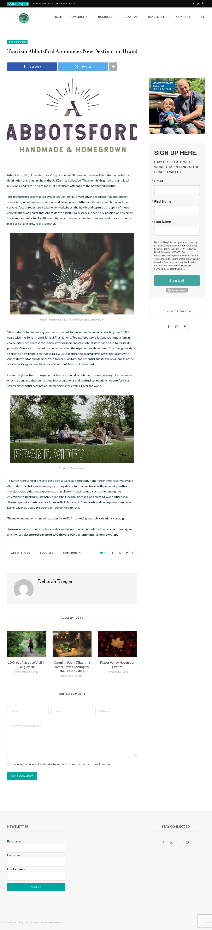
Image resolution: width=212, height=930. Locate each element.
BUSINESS (105, 16)
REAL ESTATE (157, 16)
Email (158, 181)
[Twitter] (120, 553)
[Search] (201, 16)
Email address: (16, 869)
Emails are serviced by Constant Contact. (172, 267)
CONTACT (183, 16)
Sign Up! (177, 280)
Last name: (14, 855)
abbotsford (17, 42)
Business (46, 552)
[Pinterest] (127, 553)
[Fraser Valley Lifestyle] (23, 17)
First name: (14, 841)
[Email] (134, 553)
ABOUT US (130, 16)
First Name (162, 201)
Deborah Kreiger (55, 582)
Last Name (162, 221)
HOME (58, 16)
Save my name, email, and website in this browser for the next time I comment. (63, 764)
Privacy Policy (52, 922)
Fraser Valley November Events (54, 3)
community (72, 552)
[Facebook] (113, 553)
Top (210, 922)
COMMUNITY (78, 16)
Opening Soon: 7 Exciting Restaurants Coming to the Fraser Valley (72, 667)
